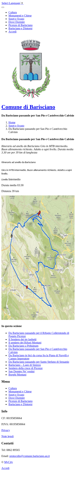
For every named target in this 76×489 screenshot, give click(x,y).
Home (11, 122)
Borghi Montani (17, 374)
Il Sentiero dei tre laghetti (22, 339)
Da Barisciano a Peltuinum (23, 345)
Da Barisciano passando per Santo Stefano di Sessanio (38, 361)
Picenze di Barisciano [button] (20, 25)
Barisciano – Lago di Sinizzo (24, 364)
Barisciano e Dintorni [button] (20, 28)
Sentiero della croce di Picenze (25, 368)
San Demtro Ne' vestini (21, 371)
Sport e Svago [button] (16, 18)
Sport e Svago (16, 125)
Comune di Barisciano (28, 107)
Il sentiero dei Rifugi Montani (24, 342)
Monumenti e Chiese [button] (20, 15)
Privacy (5, 430)
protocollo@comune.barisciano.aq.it (29, 456)
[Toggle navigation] (2, 7)
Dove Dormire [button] (16, 21)
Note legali (7, 436)
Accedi (12, 31)
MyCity (8, 462)
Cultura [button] (12, 12)
